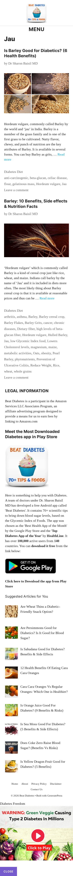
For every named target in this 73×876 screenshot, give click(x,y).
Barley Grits (33, 323)
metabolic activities (17, 353)
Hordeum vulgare (48, 184)
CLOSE (8, 871)
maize (52, 347)
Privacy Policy (39, 783)
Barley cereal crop (51, 316)
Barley (32, 316)
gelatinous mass (23, 184)
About (24, 783)
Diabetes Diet (13, 172)
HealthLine (55, 536)
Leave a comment (16, 190)
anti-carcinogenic (16, 178)
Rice (56, 365)
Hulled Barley (57, 335)
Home (15, 783)
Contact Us (36, 789)
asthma (22, 316)
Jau (64, 184)
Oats (36, 353)
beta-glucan (38, 178)
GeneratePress (54, 795)
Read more (47, 298)
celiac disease (57, 178)
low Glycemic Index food (27, 341)
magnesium (39, 347)
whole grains (23, 371)
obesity (46, 353)
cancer (47, 323)
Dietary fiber (26, 329)
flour (7, 184)
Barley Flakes (13, 323)
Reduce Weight (40, 365)
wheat (8, 371)
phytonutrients (25, 359)
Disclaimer (55, 783)
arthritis (9, 316)
